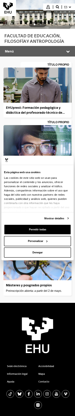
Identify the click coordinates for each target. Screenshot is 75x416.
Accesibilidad (46, 366)
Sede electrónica (17, 366)
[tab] (34, 24)
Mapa (41, 373)
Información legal (17, 373)
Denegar (37, 252)
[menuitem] (68, 7)
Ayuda (10, 381)
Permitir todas (37, 229)
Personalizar (35, 240)
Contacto (43, 381)
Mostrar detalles (54, 218)
